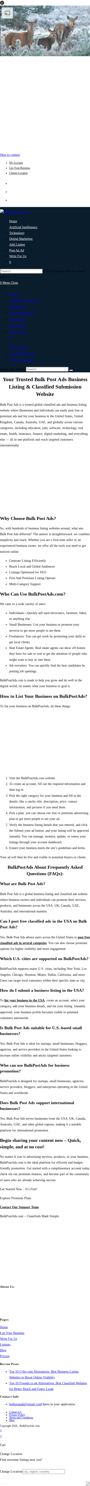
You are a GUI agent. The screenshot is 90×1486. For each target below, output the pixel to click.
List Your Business (19, 168)
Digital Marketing (22, 313)
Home (13, 294)
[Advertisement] (45, 103)
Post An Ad (17, 325)
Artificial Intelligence (24, 300)
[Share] (10, 1478)
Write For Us (18, 332)
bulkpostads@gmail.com (25, 1404)
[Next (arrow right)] (5, 1484)
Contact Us (15, 1412)
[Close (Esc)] (14, 1478)
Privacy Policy (17, 1414)
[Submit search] (71, 370)
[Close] (1, 1466)
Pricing (4, 1356)
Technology (17, 307)
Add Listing (17, 319)
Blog (3, 1350)
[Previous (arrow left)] (1, 1484)
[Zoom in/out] (1, 1478)
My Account (16, 162)
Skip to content (10, 155)
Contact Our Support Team (19, 1207)
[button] (2, 3)
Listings (5, 1344)
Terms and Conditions (21, 1417)
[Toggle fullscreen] (5, 1478)
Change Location (18, 173)
